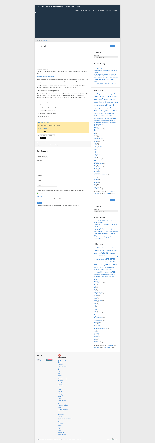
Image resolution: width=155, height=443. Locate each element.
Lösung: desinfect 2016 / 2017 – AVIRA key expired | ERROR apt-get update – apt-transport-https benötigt (106, 79)
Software (96, 173)
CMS (95, 133)
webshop (110, 120)
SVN (95, 176)
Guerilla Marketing (98, 140)
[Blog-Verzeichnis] (49, 359)
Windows (96, 181)
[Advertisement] (49, 58)
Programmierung (97, 162)
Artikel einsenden (85, 10)
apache (95, 94)
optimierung (101, 111)
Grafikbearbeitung (98, 138)
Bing (98, 94)
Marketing (112, 108)
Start (44, 40)
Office (95, 157)
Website (45, 128)
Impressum (115, 10)
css (101, 94)
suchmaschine (98, 115)
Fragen (93, 10)
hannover (112, 99)
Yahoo (103, 122)
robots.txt (41, 46)
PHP (107, 110)
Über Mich (108, 10)
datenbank (104, 94)
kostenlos (100, 105)
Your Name (39, 175)
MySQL (96, 111)
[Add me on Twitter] (43, 132)
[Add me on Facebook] (45, 132)
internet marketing (111, 102)
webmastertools (104, 120)
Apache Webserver (98, 129)
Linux (104, 105)
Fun (94, 135)
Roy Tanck (111, 191)
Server (95, 170)
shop (102, 113)
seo (54, 135)
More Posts (39, 128)
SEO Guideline (100, 10)
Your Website (40, 185)
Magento (110, 105)
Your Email (39, 180)
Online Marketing (98, 159)
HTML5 (95, 143)
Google (104, 99)
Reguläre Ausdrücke (98, 166)
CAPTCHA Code (56, 198)
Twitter (99, 120)
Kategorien (96, 55)
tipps (114, 118)
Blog (47, 40)
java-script (96, 105)
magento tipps (105, 108)
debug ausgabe (110, 94)
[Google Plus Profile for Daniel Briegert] (59, 355)
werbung (99, 122)
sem (111, 111)
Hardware (96, 141)
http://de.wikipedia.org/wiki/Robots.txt (46, 76)
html (98, 102)
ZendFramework (97, 188)
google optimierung (43, 135)
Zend (106, 122)
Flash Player (107, 193)
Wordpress (96, 182)
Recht (95, 165)
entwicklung (113, 96)
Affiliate (95, 125)
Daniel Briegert (43, 123)
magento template (98, 108)
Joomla (95, 147)
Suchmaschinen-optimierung (103, 118)
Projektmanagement (98, 163)
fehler (100, 99)
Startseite (77, 10)
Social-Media (108, 113)
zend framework (112, 122)
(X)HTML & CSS (97, 124)
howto (95, 102)
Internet (102, 102)
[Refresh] (39, 196)
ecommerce (106, 96)
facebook (96, 99)
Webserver (96, 179)
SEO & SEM (97, 113)
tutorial (95, 120)
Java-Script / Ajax (98, 146)
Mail (95, 152)
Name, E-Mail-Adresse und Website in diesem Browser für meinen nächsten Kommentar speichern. (61, 190)
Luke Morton (96, 193)
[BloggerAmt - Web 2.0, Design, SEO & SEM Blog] (41, 359)
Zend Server (96, 187)
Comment (39, 160)
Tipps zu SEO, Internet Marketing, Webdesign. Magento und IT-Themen (58, 6)
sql (113, 113)
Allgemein (96, 127)
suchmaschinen (107, 115)
